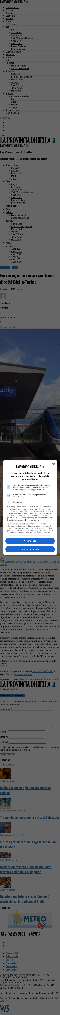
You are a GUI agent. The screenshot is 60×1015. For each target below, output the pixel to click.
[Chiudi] (53, 464)
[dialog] (30, 507)
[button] (30, 502)
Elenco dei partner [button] (32, 520)
